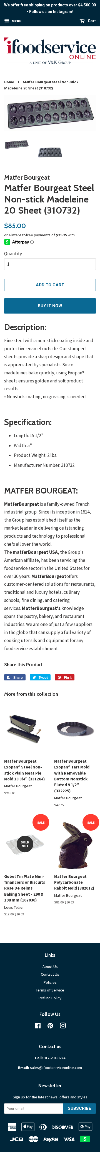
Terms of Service (50, 990)
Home (9, 82)
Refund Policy (50, 997)
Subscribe (79, 1108)
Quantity (13, 254)
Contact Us (50, 974)
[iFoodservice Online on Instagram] (63, 1026)
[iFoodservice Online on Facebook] (37, 1026)
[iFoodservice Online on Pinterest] (50, 1026)
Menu (16, 20)
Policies (50, 982)
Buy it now (50, 305)
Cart (91, 21)
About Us (50, 966)
